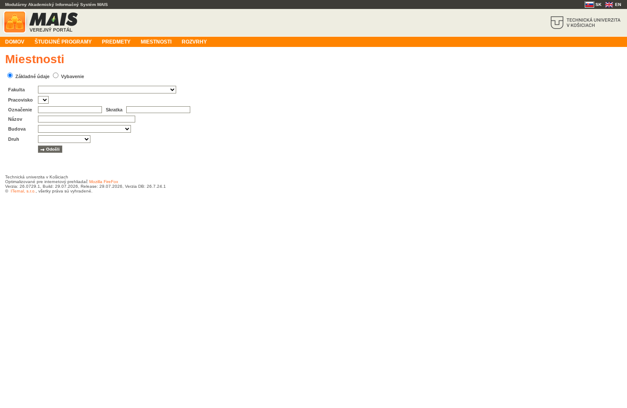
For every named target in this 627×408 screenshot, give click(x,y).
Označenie (20, 109)
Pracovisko (20, 99)
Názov (15, 119)
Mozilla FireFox (103, 181)
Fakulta (16, 89)
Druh (13, 139)
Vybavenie (72, 76)
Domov (14, 42)
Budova (17, 128)
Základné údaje (32, 76)
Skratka (114, 109)
